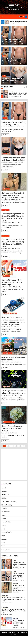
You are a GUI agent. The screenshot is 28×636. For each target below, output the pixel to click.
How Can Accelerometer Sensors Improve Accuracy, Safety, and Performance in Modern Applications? (13, 321)
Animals (3, 488)
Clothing (3, 498)
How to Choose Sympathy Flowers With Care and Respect (12, 428)
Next (22, 446)
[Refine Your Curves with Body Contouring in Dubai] (14, 111)
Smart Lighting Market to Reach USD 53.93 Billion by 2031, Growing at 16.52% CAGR (12, 217)
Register (26, 17)
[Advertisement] (14, 464)
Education (4, 508)
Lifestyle (3, 539)
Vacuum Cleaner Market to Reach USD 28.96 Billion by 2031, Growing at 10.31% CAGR (12, 242)
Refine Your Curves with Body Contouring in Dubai (13, 60)
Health (4, 36)
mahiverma (5, 199)
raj (3, 433)
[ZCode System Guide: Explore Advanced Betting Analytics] (14, 379)
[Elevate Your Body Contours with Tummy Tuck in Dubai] (4, 94)
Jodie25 (4, 326)
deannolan (5, 287)
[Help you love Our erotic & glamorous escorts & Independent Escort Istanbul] (14, 182)
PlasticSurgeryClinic (8, 43)
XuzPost (14, 5)
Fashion (3, 515)
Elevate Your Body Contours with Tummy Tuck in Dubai (14, 40)
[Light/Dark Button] (20, 16)
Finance (5, 353)
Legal (3, 535)
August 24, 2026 (19, 43)
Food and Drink (5, 522)
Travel (9, 353)
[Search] (23, 16)
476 (19, 446)
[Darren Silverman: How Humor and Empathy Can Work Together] (14, 269)
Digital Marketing (6, 505)
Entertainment (6, 188)
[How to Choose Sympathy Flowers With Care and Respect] (14, 415)
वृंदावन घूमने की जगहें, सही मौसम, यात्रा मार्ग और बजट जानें (13, 358)
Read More (5, 134)
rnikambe (5, 223)
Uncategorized (5, 210)
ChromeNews (21, 632)
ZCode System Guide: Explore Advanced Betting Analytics (13, 392)
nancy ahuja (6, 362)
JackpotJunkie (6, 395)
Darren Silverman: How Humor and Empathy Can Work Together (12, 282)
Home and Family (6, 532)
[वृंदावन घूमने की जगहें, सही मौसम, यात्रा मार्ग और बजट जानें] (14, 346)
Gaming (3, 525)
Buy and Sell (12, 421)
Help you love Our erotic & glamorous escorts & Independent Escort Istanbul (13, 195)
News (3, 542)
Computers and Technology (9, 313)
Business (5, 421)
